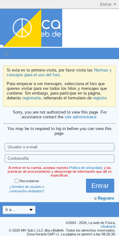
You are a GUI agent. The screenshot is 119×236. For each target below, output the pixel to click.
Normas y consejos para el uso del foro (59, 72)
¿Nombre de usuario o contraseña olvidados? (26, 189)
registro (100, 98)
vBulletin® (108, 226)
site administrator (80, 117)
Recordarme (29, 181)
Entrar (106, 4)
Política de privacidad (85, 168)
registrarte (32, 98)
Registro (106, 198)
